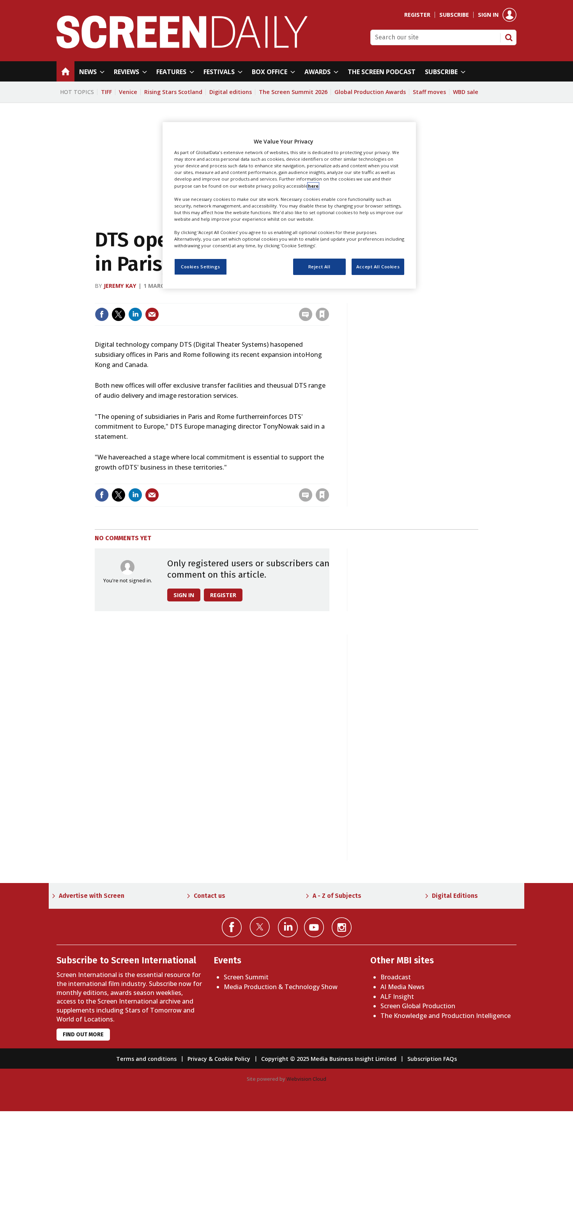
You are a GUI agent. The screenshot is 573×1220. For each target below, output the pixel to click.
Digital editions (230, 92)
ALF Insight (397, 996)
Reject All (319, 267)
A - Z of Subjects (337, 895)
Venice (128, 92)
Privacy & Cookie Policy (218, 1058)
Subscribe (454, 15)
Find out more (83, 1034)
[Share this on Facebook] (102, 314)
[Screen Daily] (182, 46)
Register (417, 15)
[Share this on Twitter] (118, 314)
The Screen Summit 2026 (293, 92)
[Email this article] (152, 314)
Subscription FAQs (432, 1058)
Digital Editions (455, 895)
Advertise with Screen (91, 895)
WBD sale (465, 92)
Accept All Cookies (378, 267)
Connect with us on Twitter (259, 926)
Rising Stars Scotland (173, 92)
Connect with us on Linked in (288, 927)
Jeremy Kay (120, 285)
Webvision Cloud (306, 1078)
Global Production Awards (370, 92)
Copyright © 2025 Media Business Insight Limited (328, 1058)
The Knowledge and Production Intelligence (445, 1015)
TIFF (106, 92)
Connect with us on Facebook (232, 927)
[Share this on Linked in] (135, 314)
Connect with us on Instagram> (342, 927)
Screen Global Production (417, 1006)
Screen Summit (246, 977)
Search (508, 37)
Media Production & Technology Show (281, 986)
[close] (328, 298)
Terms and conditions (146, 1058)
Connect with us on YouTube (314, 927)
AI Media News (402, 986)
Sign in (488, 15)
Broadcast (395, 977)
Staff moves (429, 92)
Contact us (209, 895)
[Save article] (322, 314)
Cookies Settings (200, 267)
